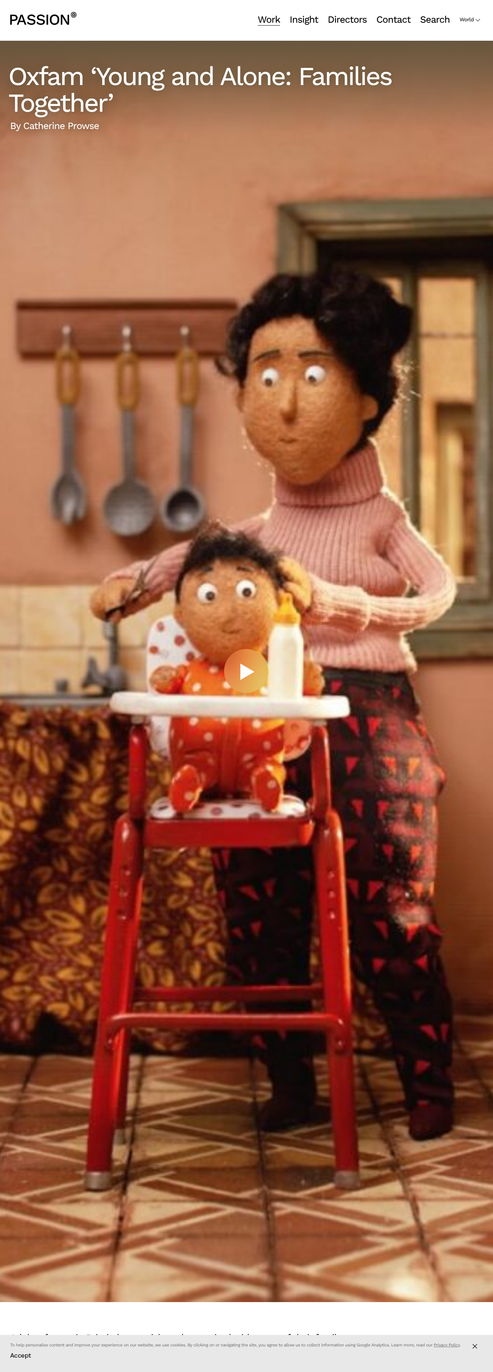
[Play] (246, 671)
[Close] (475, 1346)
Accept (20, 1355)
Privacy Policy (447, 1344)
